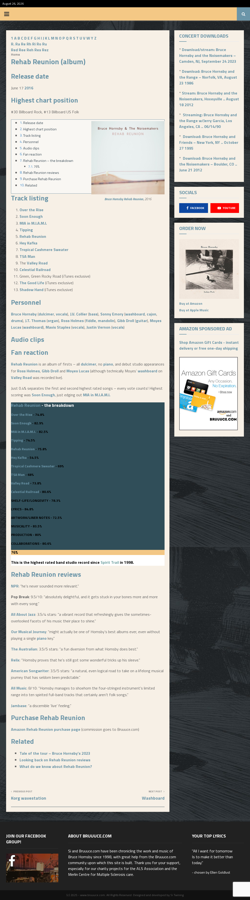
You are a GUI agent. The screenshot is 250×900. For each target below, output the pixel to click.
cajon (151, 314)
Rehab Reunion (133, 199)
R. (12, 44)
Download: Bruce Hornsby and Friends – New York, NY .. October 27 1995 (208, 142)
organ (53, 321)
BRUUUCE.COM (125, 14)
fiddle (91, 321)
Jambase (18, 706)
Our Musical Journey (28, 632)
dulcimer (46, 314)
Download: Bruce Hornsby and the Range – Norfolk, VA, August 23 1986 (208, 77)
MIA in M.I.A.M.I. (33, 223)
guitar (141, 321)
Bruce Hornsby (113, 199)
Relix (15, 660)
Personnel (31, 142)
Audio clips (31, 148)
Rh (29, 44)
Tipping (26, 230)
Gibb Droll (125, 321)
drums (16, 321)
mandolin (106, 321)
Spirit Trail (110, 562)
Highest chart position (40, 129)
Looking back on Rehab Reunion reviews (55, 760)
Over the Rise (31, 210)
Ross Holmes (72, 321)
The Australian (24, 649)
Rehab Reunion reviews (41, 172)
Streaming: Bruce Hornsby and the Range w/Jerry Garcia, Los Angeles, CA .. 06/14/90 (208, 120)
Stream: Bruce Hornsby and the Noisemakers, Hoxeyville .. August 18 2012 (209, 99)
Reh (30, 50)
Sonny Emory (111, 314)
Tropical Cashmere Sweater (44, 249)
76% (37, 166)
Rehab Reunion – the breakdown (48, 160)
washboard (135, 314)
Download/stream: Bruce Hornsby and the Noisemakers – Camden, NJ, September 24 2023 (207, 55)
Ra (17, 44)
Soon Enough (31, 216)
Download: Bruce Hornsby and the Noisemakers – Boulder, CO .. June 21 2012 (208, 164)
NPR (15, 586)
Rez (45, 50)
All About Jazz (23, 614)
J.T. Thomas (35, 321)
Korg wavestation (28, 798)
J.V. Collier (78, 314)
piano (108, 364)
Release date (33, 123)
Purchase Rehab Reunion (42, 179)
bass (93, 314)
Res (37, 50)
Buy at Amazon (190, 303)
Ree (22, 50)
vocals (61, 314)
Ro (39, 44)
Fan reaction (32, 154)
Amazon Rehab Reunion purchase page (45, 729)
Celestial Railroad (35, 269)
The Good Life (32, 283)
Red (14, 50)
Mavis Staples (58, 327)
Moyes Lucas (77, 371)
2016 (28, 88)
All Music (19, 688)
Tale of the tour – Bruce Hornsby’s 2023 (55, 753)
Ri (34, 44)
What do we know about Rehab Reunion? (56, 766)
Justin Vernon (98, 327)
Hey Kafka (28, 243)
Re (23, 44)
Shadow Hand (31, 290)
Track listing (32, 135)
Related (31, 185)
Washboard (153, 798)
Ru (44, 44)
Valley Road (37, 263)
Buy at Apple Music (194, 310)
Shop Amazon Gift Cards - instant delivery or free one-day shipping (209, 345)
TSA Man (27, 256)
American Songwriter (30, 671)
